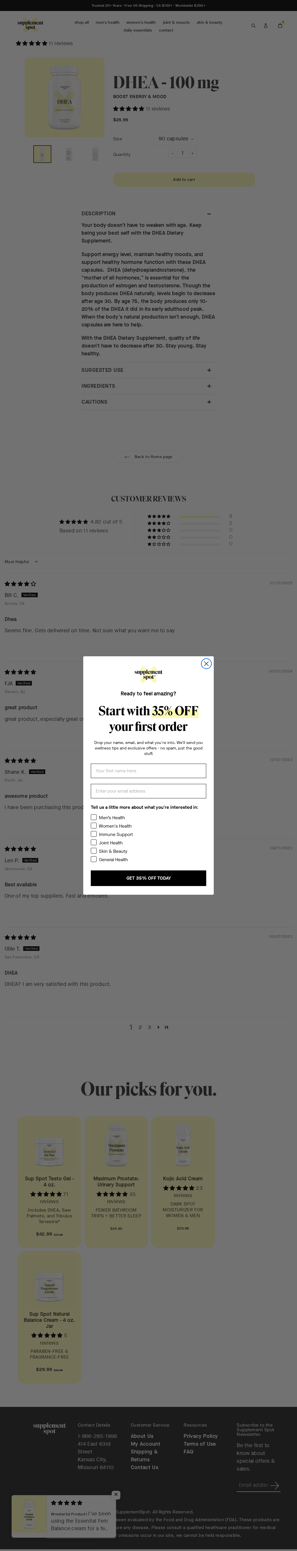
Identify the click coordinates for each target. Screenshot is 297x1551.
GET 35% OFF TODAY (148, 878)
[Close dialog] (206, 664)
